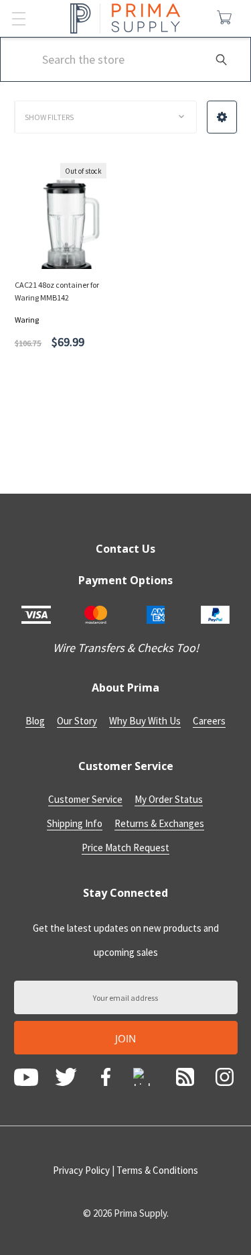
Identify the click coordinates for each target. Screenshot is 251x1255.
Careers (209, 720)
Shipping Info (74, 823)
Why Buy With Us (145, 720)
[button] (222, 117)
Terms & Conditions (157, 1170)
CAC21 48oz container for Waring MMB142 (57, 291)
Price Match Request (125, 847)
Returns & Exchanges (159, 823)
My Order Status (169, 799)
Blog (35, 720)
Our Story (77, 720)
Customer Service (85, 799)
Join (125, 1038)
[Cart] (227, 17)
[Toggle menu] (18, 18)
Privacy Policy (81, 1170)
